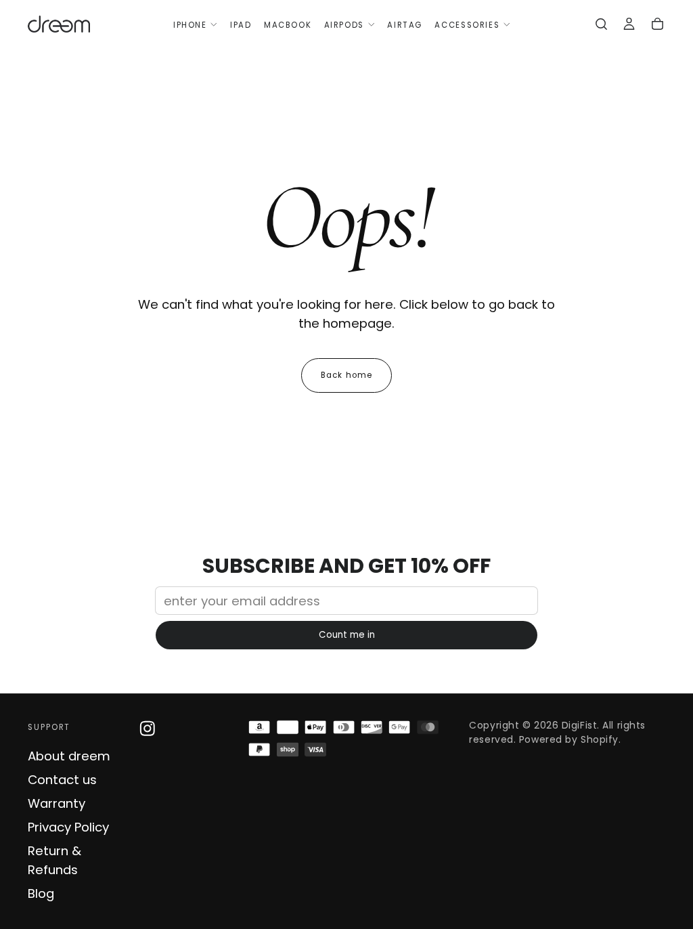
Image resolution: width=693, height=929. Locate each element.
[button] (601, 25)
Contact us (62, 779)
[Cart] (657, 25)
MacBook (287, 25)
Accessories (466, 25)
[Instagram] (147, 728)
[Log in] (629, 25)
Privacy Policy (68, 827)
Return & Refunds (54, 860)
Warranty (56, 803)
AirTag (404, 25)
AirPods (344, 25)
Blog (41, 893)
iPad (240, 25)
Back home (346, 375)
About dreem (69, 756)
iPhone (190, 25)
